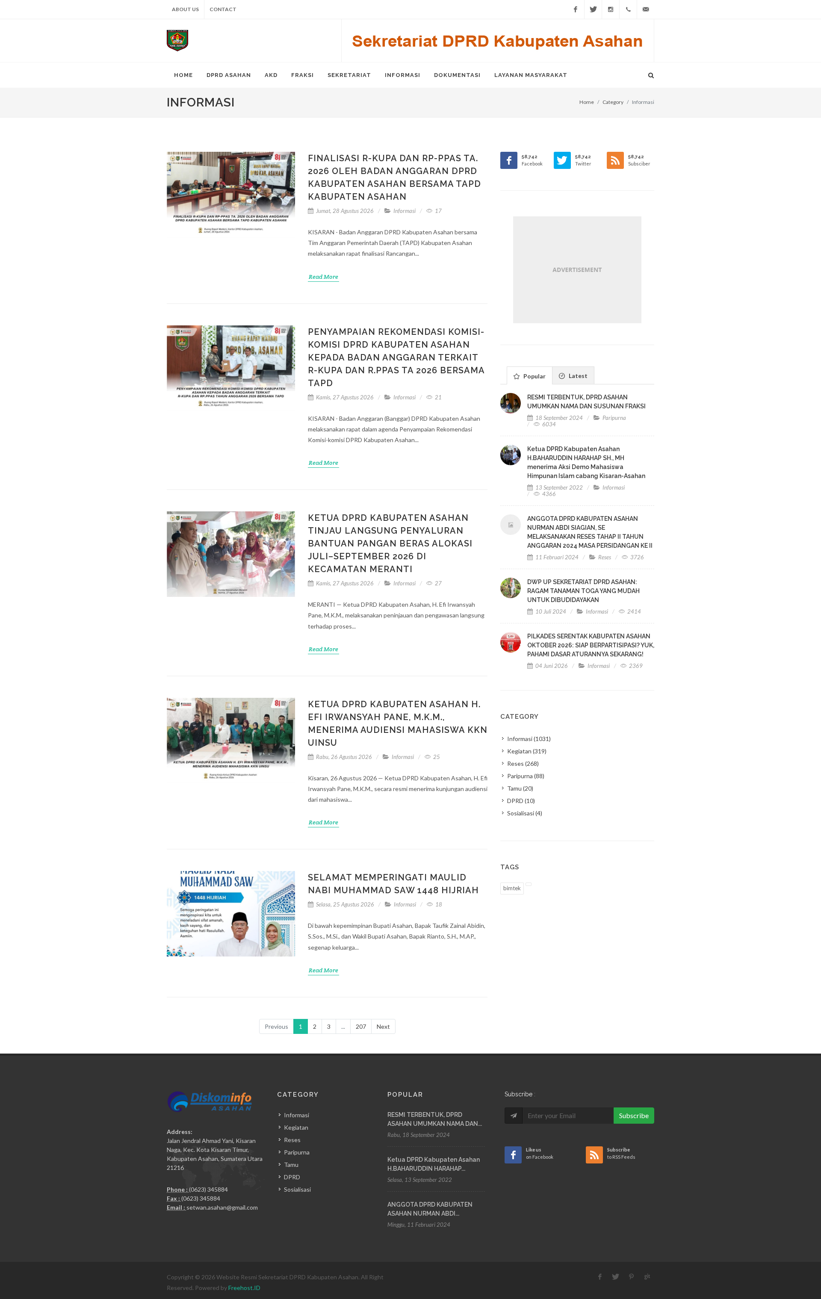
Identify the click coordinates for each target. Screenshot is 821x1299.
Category (612, 102)
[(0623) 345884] (628, 9)
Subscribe (634, 1115)
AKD (271, 75)
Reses (604, 557)
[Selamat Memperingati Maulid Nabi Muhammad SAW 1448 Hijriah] (231, 914)
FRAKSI (302, 75)
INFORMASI (402, 75)
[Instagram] (610, 9)
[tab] (529, 375)
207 (361, 1026)
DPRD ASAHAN (229, 75)
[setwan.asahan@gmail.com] (645, 9)
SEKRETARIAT (349, 75)
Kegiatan (526, 751)
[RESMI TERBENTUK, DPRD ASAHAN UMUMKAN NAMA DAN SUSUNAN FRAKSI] (510, 403)
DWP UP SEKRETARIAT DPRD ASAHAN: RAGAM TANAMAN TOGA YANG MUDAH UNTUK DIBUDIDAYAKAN (583, 591)
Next (383, 1026)
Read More (323, 276)
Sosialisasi (524, 813)
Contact (223, 9)
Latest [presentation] (577, 375)
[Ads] (577, 269)
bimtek (512, 888)
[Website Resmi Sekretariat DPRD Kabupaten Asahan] (177, 40)
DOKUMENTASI (457, 75)
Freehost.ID (244, 1287)
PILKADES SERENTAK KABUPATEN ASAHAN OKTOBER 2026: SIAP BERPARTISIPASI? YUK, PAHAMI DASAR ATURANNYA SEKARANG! (590, 645)
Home (183, 75)
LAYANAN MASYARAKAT (530, 75)
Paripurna (614, 417)
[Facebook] (575, 9)
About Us (185, 9)
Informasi (404, 210)
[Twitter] (593, 9)
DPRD (521, 800)
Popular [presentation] (533, 376)
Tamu (520, 788)
